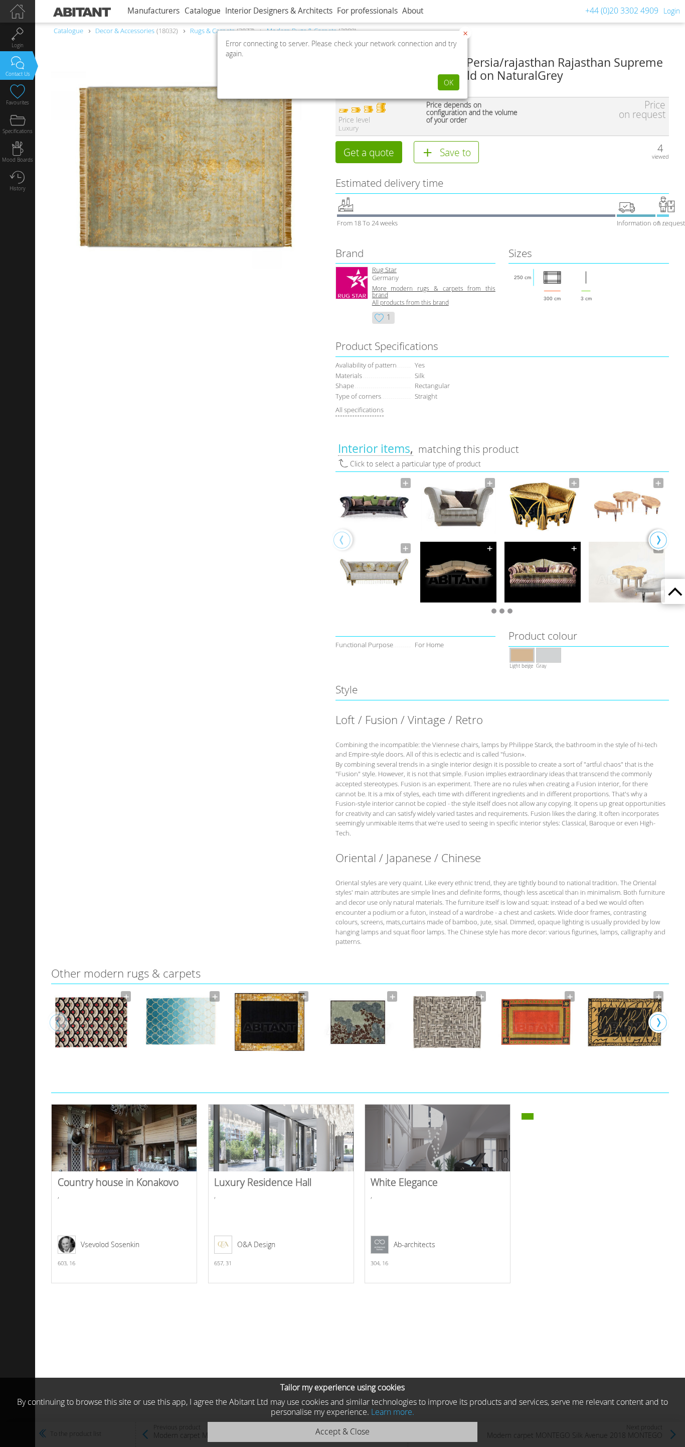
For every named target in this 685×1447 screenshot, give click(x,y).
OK (448, 82)
